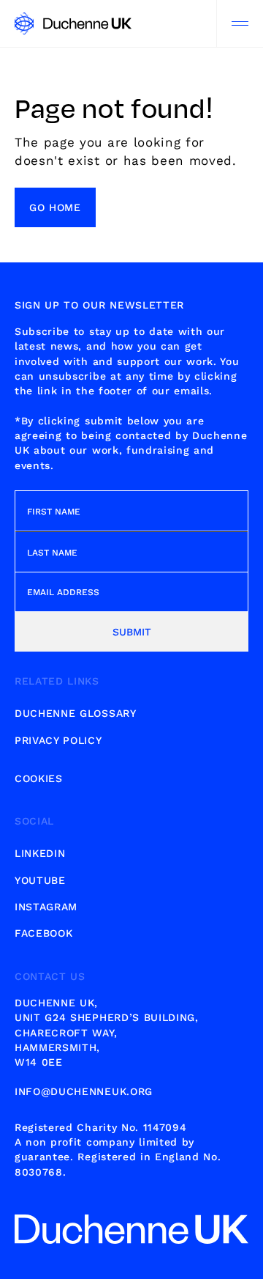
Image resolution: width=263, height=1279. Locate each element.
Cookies (39, 778)
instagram (46, 907)
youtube (40, 880)
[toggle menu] (239, 23)
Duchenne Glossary (76, 713)
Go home (55, 207)
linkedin (40, 853)
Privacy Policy (58, 740)
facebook (43, 933)
